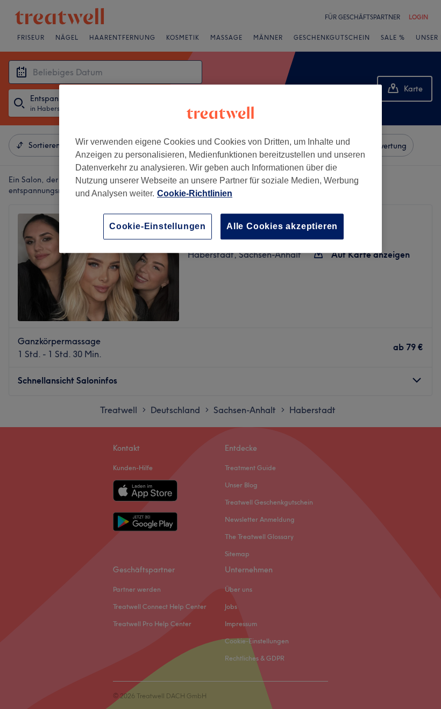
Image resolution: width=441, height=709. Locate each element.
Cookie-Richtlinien (194, 193)
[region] (220, 168)
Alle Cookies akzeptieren (282, 226)
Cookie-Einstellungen (157, 226)
